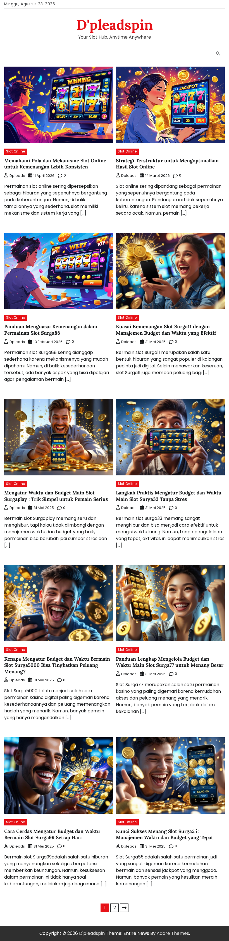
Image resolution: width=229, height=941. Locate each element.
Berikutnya (124, 908)
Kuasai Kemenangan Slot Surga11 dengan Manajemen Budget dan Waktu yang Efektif (166, 329)
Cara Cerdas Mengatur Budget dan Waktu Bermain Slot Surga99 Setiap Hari (52, 834)
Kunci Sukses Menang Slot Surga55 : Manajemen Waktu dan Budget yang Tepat (164, 834)
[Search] (218, 53)
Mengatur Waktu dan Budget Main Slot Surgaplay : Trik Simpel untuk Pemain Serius (56, 496)
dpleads (17, 175)
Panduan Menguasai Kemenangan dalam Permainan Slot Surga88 (50, 329)
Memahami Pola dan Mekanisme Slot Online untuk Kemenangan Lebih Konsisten (55, 164)
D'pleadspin (115, 24)
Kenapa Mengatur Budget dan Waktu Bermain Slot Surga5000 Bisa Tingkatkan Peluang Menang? (57, 665)
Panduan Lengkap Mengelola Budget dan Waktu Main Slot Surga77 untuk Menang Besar (169, 662)
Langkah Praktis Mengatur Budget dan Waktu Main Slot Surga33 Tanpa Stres (168, 496)
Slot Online (15, 151)
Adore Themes (173, 933)
